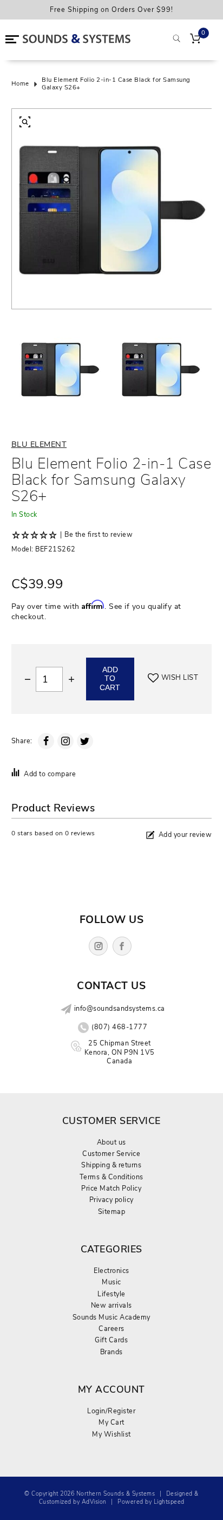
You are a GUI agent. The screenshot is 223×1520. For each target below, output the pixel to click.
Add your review (185, 834)
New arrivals (111, 1305)
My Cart (111, 1422)
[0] (195, 39)
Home (20, 84)
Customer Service (111, 1153)
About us (111, 1142)
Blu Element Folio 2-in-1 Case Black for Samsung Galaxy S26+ (116, 84)
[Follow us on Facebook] (122, 946)
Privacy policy (111, 1199)
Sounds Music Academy (111, 1317)
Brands (111, 1351)
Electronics (111, 1270)
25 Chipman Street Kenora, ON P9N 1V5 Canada (119, 1052)
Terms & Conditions (111, 1176)
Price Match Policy (111, 1188)
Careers (111, 1328)
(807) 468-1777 (119, 1027)
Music (111, 1282)
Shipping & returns (111, 1165)
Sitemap (112, 1211)
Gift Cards (111, 1339)
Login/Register (111, 1410)
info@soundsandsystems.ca (119, 1008)
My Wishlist (111, 1434)
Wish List (180, 678)
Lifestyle (111, 1293)
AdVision (94, 1502)
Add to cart (110, 679)
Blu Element (39, 444)
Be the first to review (98, 534)
